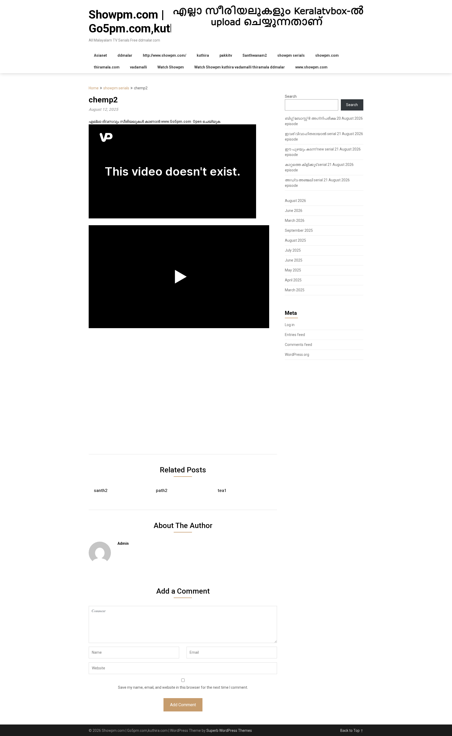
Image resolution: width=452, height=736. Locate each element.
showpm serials (291, 55)
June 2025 (293, 260)
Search (291, 96)
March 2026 (294, 220)
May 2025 (293, 270)
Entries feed (295, 335)
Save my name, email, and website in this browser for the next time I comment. (183, 687)
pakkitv (225, 55)
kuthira (203, 55)
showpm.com (327, 55)
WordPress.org (297, 354)
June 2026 (293, 210)
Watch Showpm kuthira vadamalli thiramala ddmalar (239, 67)
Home (94, 88)
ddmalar (124, 55)
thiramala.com (107, 67)
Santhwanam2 (254, 55)
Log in (290, 325)
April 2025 (293, 280)
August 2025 (295, 240)
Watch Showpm (170, 67)
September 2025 (299, 230)
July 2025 (293, 250)
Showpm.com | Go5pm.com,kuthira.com (151, 21)
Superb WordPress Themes (229, 730)
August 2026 (295, 201)
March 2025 (294, 290)
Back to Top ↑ (351, 730)
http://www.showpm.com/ (164, 55)
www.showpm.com (311, 67)
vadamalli (138, 67)
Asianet (100, 55)
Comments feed (298, 345)
